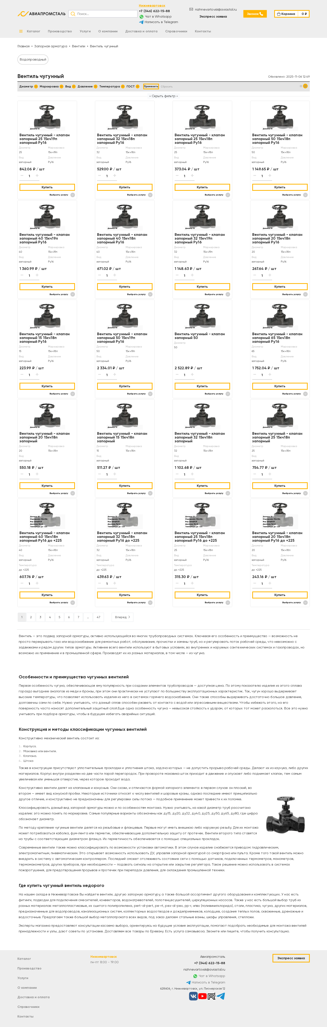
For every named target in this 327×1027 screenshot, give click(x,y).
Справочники (28, 1007)
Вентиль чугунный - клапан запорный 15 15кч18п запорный (122, 437)
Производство (29, 968)
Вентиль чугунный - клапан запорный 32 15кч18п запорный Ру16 (122, 139)
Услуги (22, 978)
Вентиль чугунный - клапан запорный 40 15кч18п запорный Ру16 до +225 (44, 537)
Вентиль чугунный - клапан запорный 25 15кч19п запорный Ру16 (44, 139)
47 (98, 617)
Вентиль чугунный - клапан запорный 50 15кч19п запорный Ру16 (122, 338)
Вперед (121, 617)
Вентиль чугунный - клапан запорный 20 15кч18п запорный (44, 437)
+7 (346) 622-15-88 (154, 11)
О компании (27, 988)
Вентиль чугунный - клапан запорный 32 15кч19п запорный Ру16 (200, 238)
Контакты (25, 1016)
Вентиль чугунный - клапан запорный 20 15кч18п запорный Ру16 (277, 238)
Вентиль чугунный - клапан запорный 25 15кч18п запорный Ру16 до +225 (200, 537)
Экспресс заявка (213, 16)
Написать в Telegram (161, 22)
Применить (151, 86)
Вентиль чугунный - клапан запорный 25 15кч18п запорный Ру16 (200, 139)
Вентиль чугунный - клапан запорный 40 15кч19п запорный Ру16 (44, 238)
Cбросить (167, 86)
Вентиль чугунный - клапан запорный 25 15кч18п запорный (277, 437)
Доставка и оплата (33, 997)
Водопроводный (33, 59)
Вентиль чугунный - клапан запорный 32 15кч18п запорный (200, 437)
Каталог (24, 959)
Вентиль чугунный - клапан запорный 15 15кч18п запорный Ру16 (44, 338)
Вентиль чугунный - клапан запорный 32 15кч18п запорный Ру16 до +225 (122, 537)
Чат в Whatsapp (158, 16)
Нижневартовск (152, 5)
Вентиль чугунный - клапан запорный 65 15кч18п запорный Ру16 (277, 338)
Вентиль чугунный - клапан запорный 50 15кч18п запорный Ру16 (277, 139)
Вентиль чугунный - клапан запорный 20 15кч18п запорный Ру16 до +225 (277, 537)
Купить (47, 187)
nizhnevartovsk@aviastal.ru (215, 9)
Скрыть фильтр (163, 96)
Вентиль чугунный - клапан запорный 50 (200, 336)
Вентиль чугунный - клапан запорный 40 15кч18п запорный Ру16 (122, 238)
